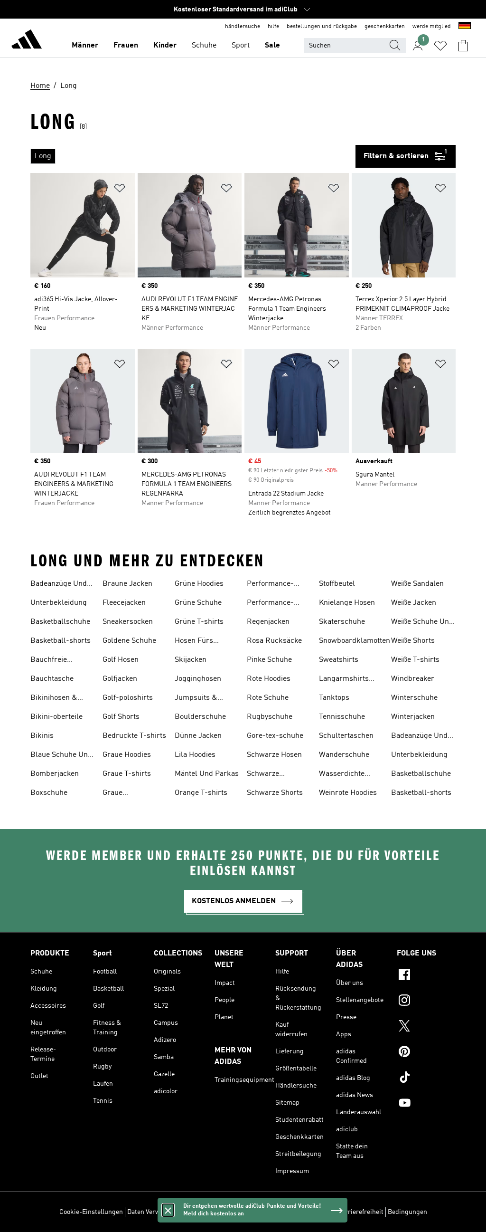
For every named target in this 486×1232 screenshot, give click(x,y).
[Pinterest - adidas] (426, 1053)
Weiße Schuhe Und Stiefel (422, 623)
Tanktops (334, 698)
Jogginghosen (198, 679)
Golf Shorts (121, 717)
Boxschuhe (48, 793)
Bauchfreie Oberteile (48, 661)
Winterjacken (413, 717)
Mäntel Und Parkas (207, 774)
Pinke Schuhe (269, 660)
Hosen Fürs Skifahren (194, 642)
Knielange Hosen (347, 603)
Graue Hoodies (127, 755)
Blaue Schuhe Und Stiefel (61, 756)
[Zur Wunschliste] (440, 45)
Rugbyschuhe (269, 717)
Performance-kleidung (270, 585)
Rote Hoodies (268, 679)
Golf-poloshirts (128, 698)
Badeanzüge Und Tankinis (58, 585)
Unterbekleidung (58, 603)
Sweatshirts (338, 660)
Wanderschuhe (344, 755)
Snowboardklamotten (354, 641)
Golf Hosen (121, 660)
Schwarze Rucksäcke (265, 775)
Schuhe (204, 45)
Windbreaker (412, 679)
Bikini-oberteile (56, 717)
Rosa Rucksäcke (274, 641)
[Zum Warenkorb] (463, 45)
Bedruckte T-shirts (134, 736)
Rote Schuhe (268, 698)
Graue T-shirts (127, 774)
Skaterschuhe (342, 622)
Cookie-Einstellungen (91, 1212)
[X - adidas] (426, 1027)
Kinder (165, 45)
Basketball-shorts (60, 641)
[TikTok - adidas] (426, 1078)
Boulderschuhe (200, 717)
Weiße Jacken (413, 603)
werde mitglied (431, 26)
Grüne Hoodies (199, 584)
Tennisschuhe (342, 717)
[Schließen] (168, 1210)
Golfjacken (120, 679)
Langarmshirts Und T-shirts (344, 680)
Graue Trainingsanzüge (130, 794)
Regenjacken (268, 622)
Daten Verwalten (151, 1212)
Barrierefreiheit (360, 1212)
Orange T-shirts (201, 793)
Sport (241, 45)
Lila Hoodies (195, 755)
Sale (272, 45)
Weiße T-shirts (415, 660)
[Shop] (26, 40)
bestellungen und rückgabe (322, 26)
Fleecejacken (124, 603)
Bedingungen (407, 1212)
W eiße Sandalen (417, 584)
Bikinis (42, 736)
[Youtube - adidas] (426, 1104)
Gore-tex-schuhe (275, 736)
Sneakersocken (128, 622)
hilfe (273, 26)
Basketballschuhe (60, 622)
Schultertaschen (346, 736)
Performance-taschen (270, 604)
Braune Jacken (127, 584)
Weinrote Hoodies (348, 793)
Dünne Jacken (198, 736)
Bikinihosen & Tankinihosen (53, 699)
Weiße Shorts (413, 641)
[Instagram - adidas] (426, 1001)
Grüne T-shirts (199, 622)
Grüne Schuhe (198, 603)
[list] (192, 156)
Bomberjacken (54, 774)
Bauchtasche (52, 679)
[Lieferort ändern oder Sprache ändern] (465, 26)
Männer (85, 45)
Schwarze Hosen (274, 755)
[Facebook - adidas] (426, 976)
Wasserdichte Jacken (341, 775)
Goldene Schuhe (129, 641)
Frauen (125, 45)
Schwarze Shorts (275, 793)
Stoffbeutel (337, 584)
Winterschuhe (414, 698)
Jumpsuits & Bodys (196, 699)
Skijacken (190, 660)
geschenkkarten (384, 26)
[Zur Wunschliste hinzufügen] (119, 190)
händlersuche (242, 26)
